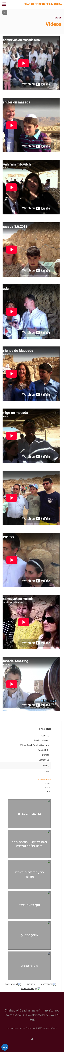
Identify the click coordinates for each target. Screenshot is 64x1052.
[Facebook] (32, 1039)
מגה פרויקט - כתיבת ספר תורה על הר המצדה (29, 844)
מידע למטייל (29, 935)
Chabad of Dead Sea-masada (43, 4)
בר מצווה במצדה (29, 814)
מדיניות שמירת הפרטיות (16, 1028)
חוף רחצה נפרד (29, 905)
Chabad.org (30, 1028)
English (57, 17)
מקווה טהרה (29, 966)
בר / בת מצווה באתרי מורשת (29, 874)
